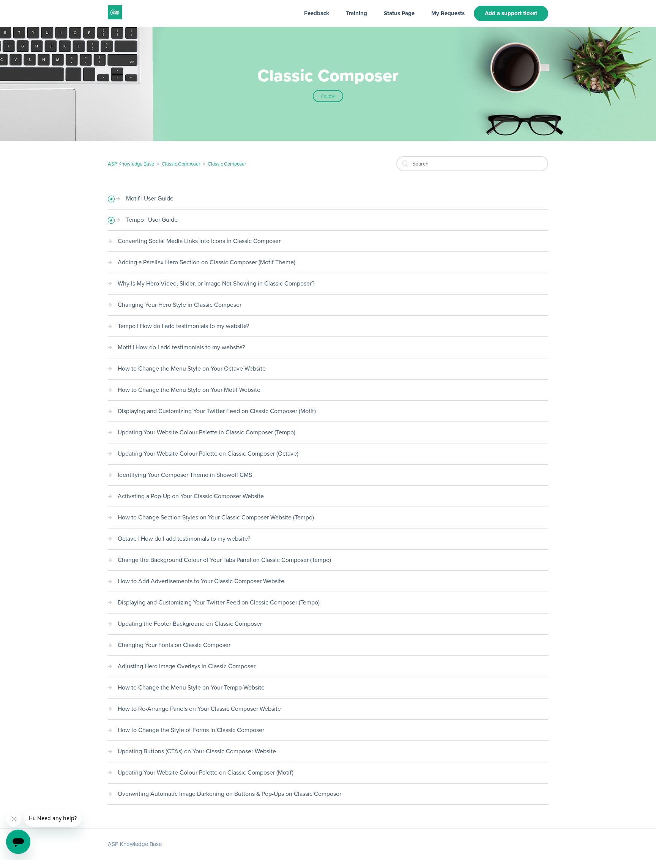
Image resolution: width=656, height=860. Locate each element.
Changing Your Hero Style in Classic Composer (179, 305)
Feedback (316, 13)
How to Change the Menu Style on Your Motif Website (189, 390)
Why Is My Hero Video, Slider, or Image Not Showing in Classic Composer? (216, 283)
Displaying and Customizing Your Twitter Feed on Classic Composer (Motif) (217, 411)
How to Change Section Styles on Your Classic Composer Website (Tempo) (216, 517)
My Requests (448, 13)
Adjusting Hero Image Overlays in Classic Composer (186, 666)
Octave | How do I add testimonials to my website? (184, 539)
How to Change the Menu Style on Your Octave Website (192, 368)
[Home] (115, 17)
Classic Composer (181, 164)
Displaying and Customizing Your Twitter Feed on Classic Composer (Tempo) (219, 602)
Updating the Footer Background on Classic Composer (190, 624)
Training (356, 13)
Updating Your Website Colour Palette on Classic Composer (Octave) (208, 454)
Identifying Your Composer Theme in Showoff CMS (185, 475)
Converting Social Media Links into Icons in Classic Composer (199, 241)
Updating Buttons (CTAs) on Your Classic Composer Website (197, 751)
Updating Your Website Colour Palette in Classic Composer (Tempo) (206, 432)
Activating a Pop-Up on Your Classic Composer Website (191, 496)
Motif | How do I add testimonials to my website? (181, 347)
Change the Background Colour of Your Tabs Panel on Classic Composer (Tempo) (224, 560)
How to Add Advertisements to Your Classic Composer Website (201, 581)
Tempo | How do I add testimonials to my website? (183, 326)
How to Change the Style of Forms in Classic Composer (191, 730)
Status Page (399, 13)
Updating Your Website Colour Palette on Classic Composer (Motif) (205, 772)
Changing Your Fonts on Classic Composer (174, 645)
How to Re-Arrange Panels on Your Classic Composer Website (199, 709)
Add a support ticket (511, 13)
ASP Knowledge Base (131, 164)
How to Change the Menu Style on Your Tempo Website (191, 687)
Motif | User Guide (149, 198)
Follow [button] (328, 96)
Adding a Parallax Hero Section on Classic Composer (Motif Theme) (206, 262)
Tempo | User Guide (152, 220)
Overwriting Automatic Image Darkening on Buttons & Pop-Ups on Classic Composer (229, 794)
